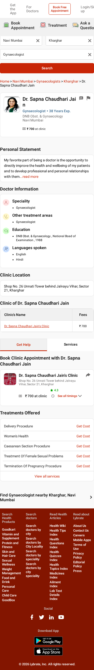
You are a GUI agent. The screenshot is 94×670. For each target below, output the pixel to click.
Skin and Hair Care (9, 554)
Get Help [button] (24, 345)
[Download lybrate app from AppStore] (48, 655)
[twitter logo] (42, 619)
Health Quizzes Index (55, 556)
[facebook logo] (32, 619)
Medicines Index (57, 575)
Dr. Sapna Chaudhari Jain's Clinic (26, 326)
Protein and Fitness (10, 545)
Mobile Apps (82, 540)
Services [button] (70, 344)
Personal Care (8, 588)
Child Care (9, 595)
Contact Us (81, 530)
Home (4, 81)
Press (77, 571)
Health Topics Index (59, 567)
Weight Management (11, 571)
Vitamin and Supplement (10, 536)
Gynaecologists (48, 81)
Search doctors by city (33, 530)
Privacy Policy (78, 555)
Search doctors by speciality (33, 555)
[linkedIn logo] (51, 619)
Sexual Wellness (8, 562)
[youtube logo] (61, 619)
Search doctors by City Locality (34, 542)
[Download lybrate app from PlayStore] (48, 644)
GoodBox (8, 600)
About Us (79, 526)
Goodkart (8, 529)
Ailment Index (55, 584)
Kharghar (71, 81)
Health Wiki (58, 526)
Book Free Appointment (59, 8)
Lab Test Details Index (56, 595)
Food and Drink (8, 580)
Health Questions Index (57, 543)
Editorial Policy (79, 564)
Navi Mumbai (23, 81)
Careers (79, 535)
